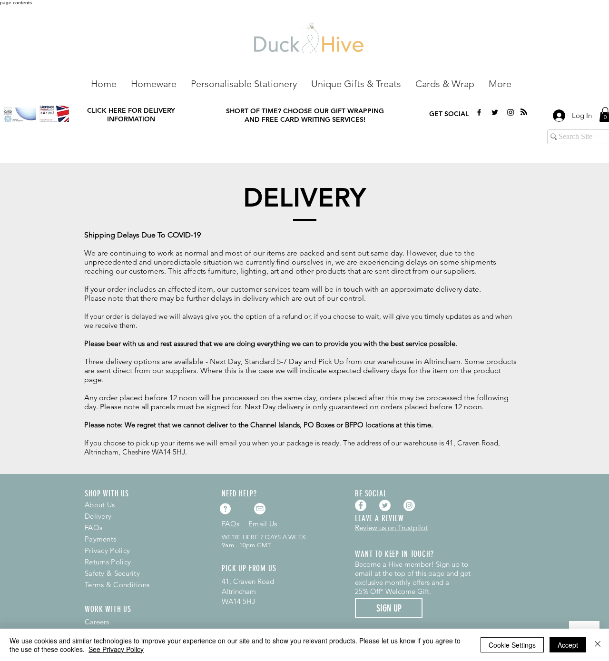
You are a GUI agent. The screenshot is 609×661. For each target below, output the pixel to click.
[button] (154, 83)
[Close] (597, 644)
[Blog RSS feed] (524, 112)
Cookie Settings (512, 645)
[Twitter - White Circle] (385, 505)
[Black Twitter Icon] (495, 112)
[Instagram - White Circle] (409, 505)
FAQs (93, 527)
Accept (568, 645)
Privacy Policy (107, 550)
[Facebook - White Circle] (360, 505)
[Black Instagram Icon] (510, 112)
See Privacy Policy (116, 649)
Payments (100, 538)
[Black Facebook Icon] (479, 112)
